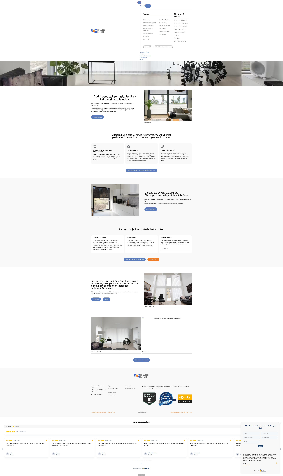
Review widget (137, 468)
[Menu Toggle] (139, 2)
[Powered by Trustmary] (260, 471)
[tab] (132, 461)
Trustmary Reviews (141, 475)
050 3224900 (111, 395)
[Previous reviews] (2, 449)
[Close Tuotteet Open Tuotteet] (148, 6)
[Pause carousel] (141, 463)
